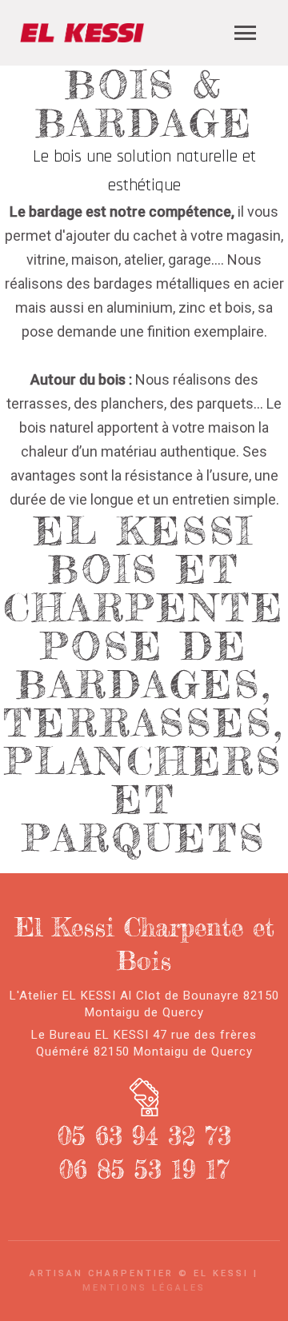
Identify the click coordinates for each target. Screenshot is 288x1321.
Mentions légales (144, 1288)
